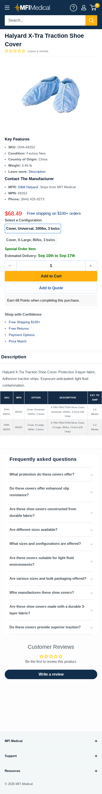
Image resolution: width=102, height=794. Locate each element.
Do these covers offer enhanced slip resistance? (39, 491)
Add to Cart (51, 276)
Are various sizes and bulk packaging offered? (47, 578)
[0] (93, 7)
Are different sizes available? (33, 530)
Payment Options (22, 335)
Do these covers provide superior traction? (45, 627)
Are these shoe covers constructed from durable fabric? (42, 512)
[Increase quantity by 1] (91, 266)
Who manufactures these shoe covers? (41, 592)
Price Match (18, 341)
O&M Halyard (28, 187)
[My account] (73, 7)
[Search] (91, 20)
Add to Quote (51, 288)
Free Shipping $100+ (24, 322)
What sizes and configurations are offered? (45, 544)
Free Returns (19, 328)
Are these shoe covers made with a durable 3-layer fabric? (47, 609)
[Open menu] (7, 7)
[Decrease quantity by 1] (10, 266)
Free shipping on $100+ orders (54, 213)
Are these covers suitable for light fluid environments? (41, 561)
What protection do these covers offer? (41, 474)
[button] (15, 51)
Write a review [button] (51, 674)
